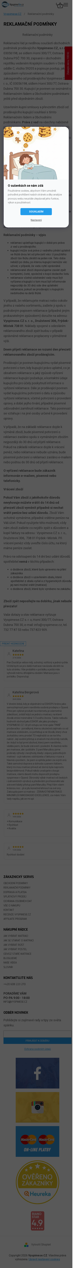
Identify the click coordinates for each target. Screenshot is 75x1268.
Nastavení (36, 220)
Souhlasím (36, 211)
